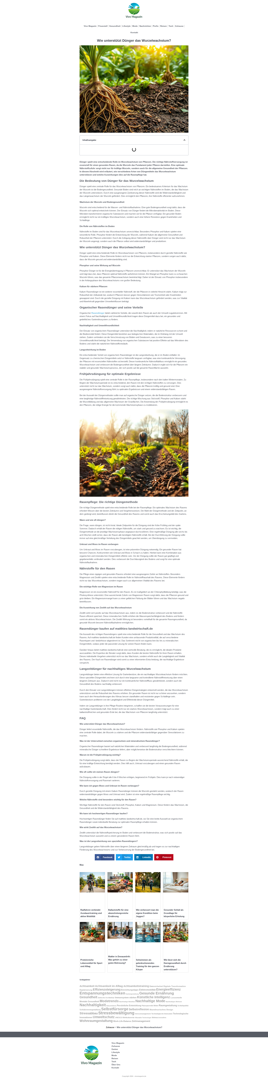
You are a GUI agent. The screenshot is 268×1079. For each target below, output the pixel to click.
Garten (115, 1049)
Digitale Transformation (174, 986)
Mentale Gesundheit (89, 1001)
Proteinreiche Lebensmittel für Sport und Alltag (91, 963)
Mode (135, 26)
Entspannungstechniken (102, 993)
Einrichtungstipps (129, 990)
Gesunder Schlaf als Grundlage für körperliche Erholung (174, 913)
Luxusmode (176, 998)
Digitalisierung (86, 990)
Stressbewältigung (116, 1013)
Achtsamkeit (87, 986)
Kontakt (134, 32)
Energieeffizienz (168, 989)
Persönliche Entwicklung (129, 1005)
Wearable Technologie (143, 1017)
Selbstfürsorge (114, 1009)
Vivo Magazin (90, 26)
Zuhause (179, 26)
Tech (171, 26)
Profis (155, 26)
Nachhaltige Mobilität (127, 1001)
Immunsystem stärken (126, 997)
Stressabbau (89, 1013)
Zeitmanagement (141, 1021)
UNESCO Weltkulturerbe (125, 1017)
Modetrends (109, 1001)
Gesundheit (114, 26)
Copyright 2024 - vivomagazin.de (134, 1076)
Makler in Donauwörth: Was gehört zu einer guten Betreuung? (119, 959)
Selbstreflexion (139, 1009)
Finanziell (102, 26)
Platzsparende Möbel (150, 1006)
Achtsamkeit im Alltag (109, 986)
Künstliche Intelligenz (153, 997)
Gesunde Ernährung (156, 993)
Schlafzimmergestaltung (90, 1010)
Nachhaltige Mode (150, 1001)
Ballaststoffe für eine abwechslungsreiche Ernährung (118, 913)
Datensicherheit (156, 986)
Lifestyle (126, 26)
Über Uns (116, 1064)
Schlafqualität (183, 1006)
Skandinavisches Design (161, 1009)
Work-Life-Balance (122, 1021)
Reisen (163, 26)
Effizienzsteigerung (106, 989)
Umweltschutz (104, 1017)
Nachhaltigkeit (93, 1005)
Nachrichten (145, 26)
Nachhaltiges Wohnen (174, 1001)
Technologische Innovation (161, 1014)
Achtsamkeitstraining (136, 986)
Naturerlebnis (111, 1006)
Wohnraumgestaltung (96, 1021)
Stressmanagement (143, 1014)
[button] (184, 140)
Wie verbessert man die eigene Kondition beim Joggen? (147, 913)
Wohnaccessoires (159, 1018)
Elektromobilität (147, 990)
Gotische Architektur (106, 998)
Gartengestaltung (132, 994)
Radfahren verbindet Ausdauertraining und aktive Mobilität (91, 913)
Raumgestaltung (168, 1005)
